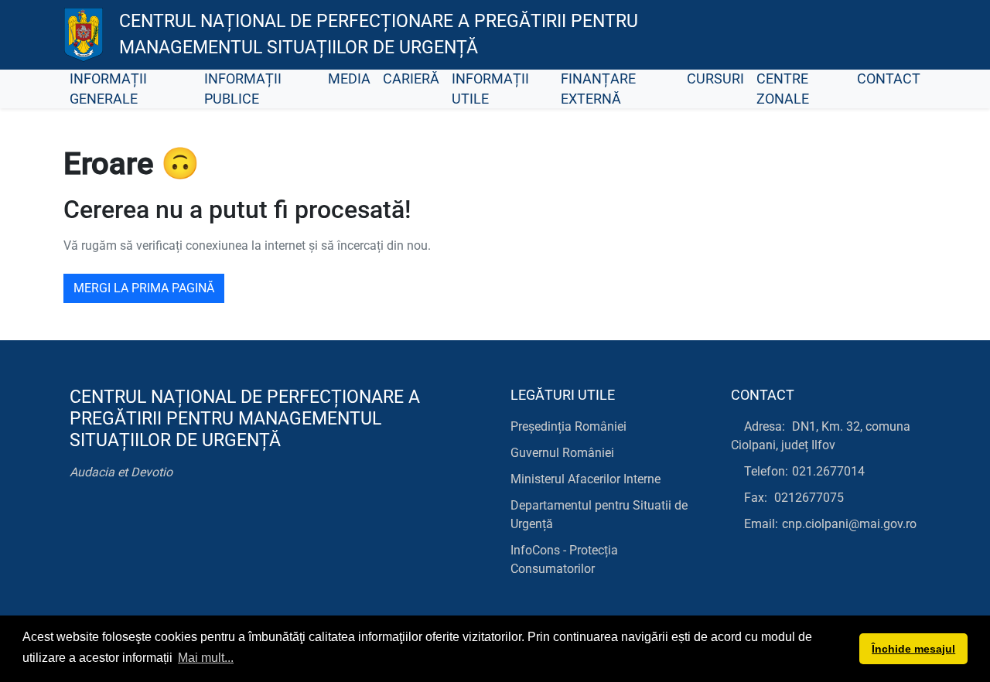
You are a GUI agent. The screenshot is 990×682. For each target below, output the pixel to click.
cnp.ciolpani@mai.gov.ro (849, 524)
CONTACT (888, 79)
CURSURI (715, 79)
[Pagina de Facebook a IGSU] (797, 34)
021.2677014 (828, 471)
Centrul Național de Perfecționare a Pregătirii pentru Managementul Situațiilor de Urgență (378, 35)
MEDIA (349, 79)
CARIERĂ (411, 79)
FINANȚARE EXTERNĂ (598, 89)
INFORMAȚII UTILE (490, 89)
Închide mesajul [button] (913, 649)
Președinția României (568, 426)
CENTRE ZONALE (782, 89)
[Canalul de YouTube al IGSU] (866, 34)
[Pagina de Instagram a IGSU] (901, 34)
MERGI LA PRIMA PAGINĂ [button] (143, 288)
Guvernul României (562, 452)
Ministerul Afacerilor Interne (585, 479)
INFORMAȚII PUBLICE (243, 89)
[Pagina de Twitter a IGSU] (832, 34)
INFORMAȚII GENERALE (108, 89)
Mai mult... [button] (206, 657)
